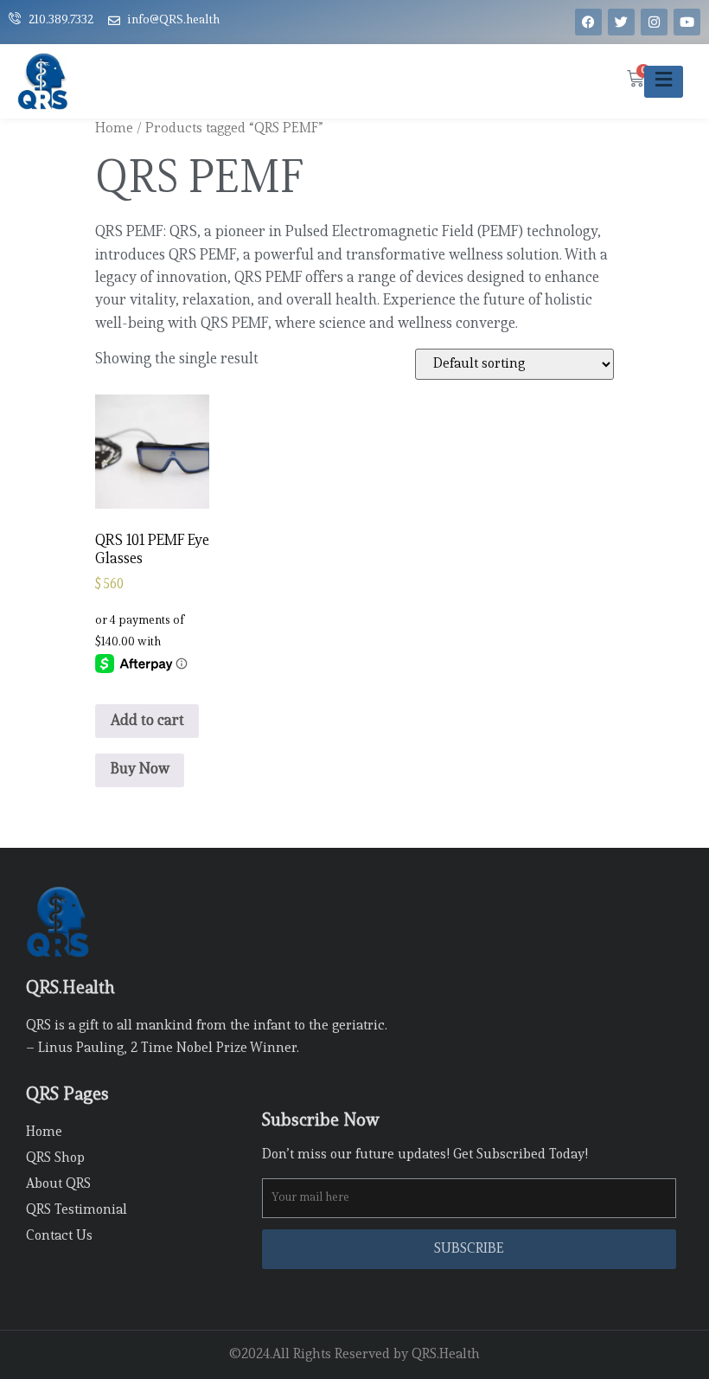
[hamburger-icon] (663, 82)
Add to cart (147, 721)
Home (114, 129)
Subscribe (469, 1249)
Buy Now (140, 769)
